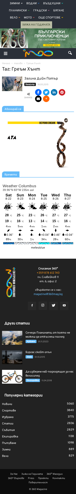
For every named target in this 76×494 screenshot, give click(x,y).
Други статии (17, 323)
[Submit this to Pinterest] (62, 92)
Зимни (15, 3)
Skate (29, 357)
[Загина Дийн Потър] (12, 83)
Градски (40, 10)
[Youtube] (64, 306)
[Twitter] (53, 306)
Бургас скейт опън (38, 352)
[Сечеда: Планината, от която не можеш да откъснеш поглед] (12, 338)
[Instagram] (43, 306)
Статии (7, 423)
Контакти (58, 478)
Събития (8, 430)
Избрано (31, 341)
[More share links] (46, 99)
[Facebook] (32, 306)
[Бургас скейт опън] (12, 357)
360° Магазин (55, 474)
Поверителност (38, 482)
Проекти (43, 478)
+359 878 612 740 (48, 273)
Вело (13, 17)
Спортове (9, 410)
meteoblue (38, 248)
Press (31, 478)
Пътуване (9, 443)
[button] (70, 53)
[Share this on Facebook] (38, 92)
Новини (7, 404)
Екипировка (33, 380)
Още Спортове (49, 17)
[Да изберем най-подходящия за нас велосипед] (12, 377)
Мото (28, 17)
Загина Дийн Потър (41, 78)
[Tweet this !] (46, 92)
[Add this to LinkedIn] (54, 92)
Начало (6, 63)
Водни (31, 3)
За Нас (14, 474)
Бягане (58, 10)
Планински (18, 10)
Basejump (30, 84)
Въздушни (51, 3)
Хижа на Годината (36, 25)
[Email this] (38, 99)
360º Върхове (16, 478)
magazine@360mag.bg (48, 294)
